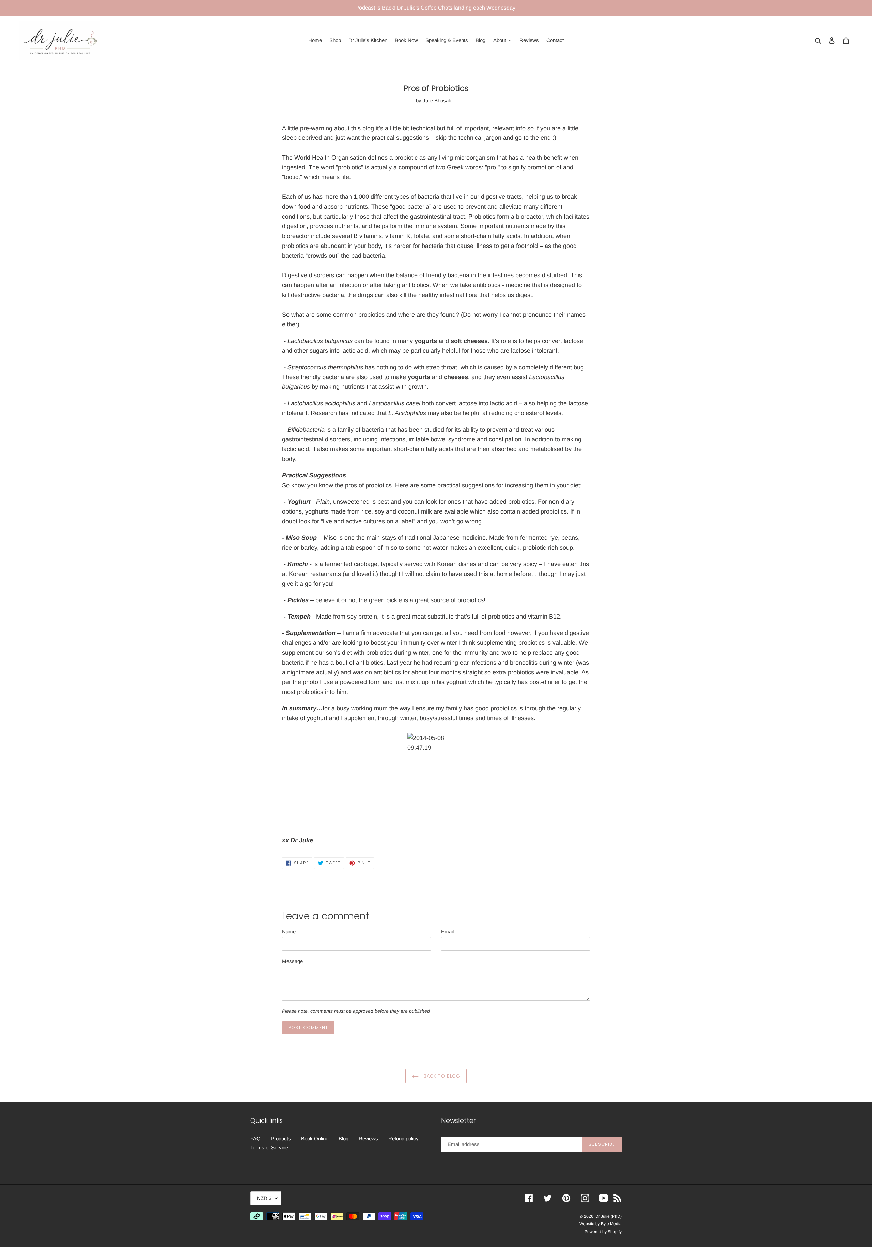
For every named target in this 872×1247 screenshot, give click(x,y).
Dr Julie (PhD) (608, 1216)
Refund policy (403, 1138)
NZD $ (264, 1198)
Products (281, 1138)
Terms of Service (269, 1147)
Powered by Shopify (603, 1231)
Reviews (368, 1138)
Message (292, 961)
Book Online (314, 1138)
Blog (343, 1138)
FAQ (255, 1138)
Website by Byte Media (600, 1223)
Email (447, 931)
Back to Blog (441, 1076)
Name (289, 931)
